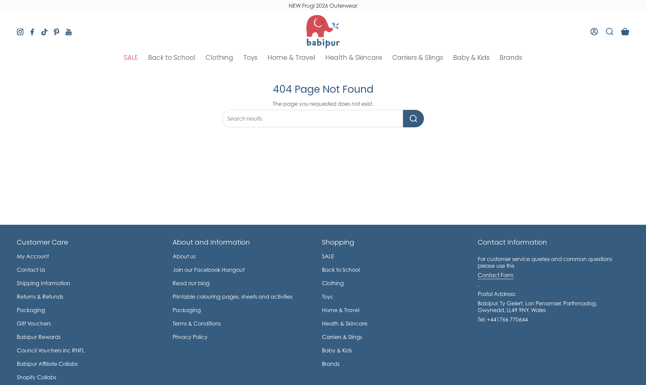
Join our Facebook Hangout (209, 269)
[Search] (413, 118)
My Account (33, 256)
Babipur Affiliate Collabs (47, 363)
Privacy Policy (190, 337)
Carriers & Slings (342, 337)
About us (184, 256)
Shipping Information (43, 283)
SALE (328, 256)
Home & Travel (340, 310)
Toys (327, 296)
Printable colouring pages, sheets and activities (232, 296)
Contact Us (31, 269)
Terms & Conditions (197, 323)
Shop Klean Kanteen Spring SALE (323, 5)
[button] (131, 58)
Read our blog (191, 283)
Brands (330, 363)
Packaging (31, 310)
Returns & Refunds (40, 296)
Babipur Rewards (39, 337)
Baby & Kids (337, 350)
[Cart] (625, 31)
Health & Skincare (344, 323)
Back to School (341, 269)
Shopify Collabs (36, 377)
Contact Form (495, 275)
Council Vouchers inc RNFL (50, 350)
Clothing (333, 283)
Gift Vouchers (34, 323)
